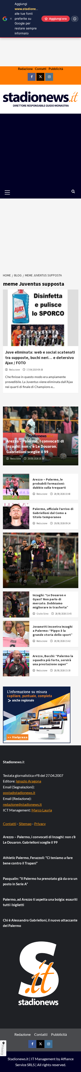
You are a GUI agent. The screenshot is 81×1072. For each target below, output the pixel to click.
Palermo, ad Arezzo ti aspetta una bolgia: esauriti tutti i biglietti (40, 902)
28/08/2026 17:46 (36, 581)
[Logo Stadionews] (39, 973)
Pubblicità (56, 69)
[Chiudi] (11, 18)
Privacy (40, 823)
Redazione (25, 69)
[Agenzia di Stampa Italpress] (36, 714)
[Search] (73, 192)
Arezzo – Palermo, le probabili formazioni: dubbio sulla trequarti (49, 483)
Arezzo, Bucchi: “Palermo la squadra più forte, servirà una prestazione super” (53, 660)
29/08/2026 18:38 (36, 458)
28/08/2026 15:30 (62, 670)
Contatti (40, 69)
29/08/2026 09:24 (62, 523)
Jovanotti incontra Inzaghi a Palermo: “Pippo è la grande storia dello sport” (52, 631)
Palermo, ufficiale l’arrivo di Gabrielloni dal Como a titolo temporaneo (53, 513)
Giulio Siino (42, 613)
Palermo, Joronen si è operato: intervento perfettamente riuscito (37, 571)
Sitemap (25, 823)
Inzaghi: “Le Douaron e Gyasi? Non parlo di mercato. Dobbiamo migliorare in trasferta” (50, 601)
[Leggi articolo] (40, 318)
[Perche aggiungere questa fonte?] (74, 19)
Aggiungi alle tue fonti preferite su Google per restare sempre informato (29, 18)
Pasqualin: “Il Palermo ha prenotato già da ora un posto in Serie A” (40, 881)
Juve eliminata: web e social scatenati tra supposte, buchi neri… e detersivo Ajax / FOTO (40, 357)
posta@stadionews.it (19, 792)
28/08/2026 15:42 (62, 641)
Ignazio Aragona (28, 781)
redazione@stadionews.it (22, 804)
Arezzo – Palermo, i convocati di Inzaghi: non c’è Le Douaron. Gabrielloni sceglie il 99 (35, 446)
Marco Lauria (42, 810)
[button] (12, 192)
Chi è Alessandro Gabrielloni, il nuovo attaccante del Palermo (40, 923)
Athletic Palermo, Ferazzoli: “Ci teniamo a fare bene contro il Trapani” (38, 860)
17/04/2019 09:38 (35, 369)
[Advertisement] (40, 150)
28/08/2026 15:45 (63, 613)
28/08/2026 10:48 (62, 493)
